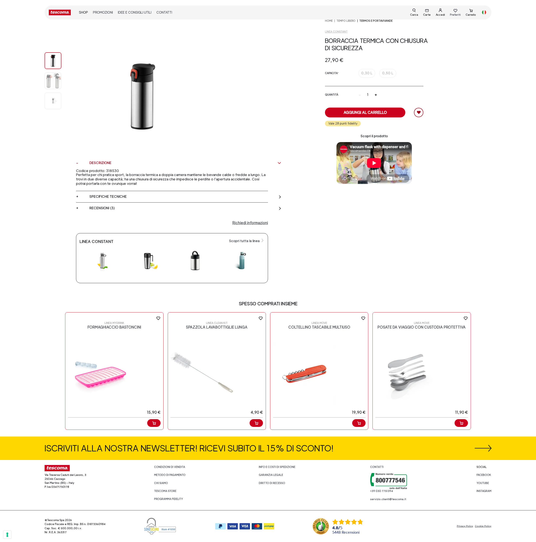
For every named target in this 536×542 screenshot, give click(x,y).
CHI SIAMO (161, 483)
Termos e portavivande (376, 20)
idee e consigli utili (134, 12)
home (329, 20)
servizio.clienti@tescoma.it (388, 499)
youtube (483, 483)
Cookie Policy (483, 526)
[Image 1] (57, 80)
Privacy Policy (465, 526)
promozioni (103, 12)
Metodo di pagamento (170, 474)
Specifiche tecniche (108, 197)
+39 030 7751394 (381, 491)
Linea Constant (336, 31)
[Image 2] (57, 100)
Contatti (377, 467)
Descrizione (100, 163)
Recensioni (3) (102, 208)
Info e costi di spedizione (277, 467)
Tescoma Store (165, 491)
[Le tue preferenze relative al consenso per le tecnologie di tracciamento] (7, 535)
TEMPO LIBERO (346, 20)
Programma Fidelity (168, 499)
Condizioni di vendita (169, 467)
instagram (484, 491)
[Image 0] (57, 60)
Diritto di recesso (272, 483)
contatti (164, 12)
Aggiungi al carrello (365, 112)
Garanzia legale (271, 474)
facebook (484, 474)
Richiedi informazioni (250, 223)
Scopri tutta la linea (244, 241)
